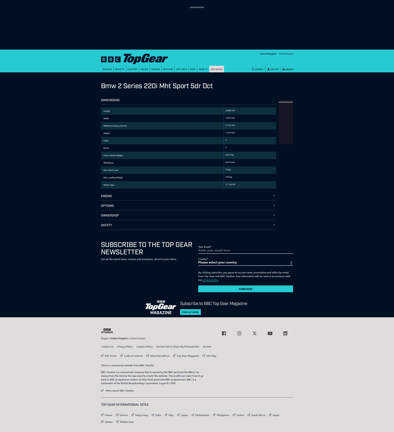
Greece (124, 415)
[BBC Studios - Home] (108, 331)
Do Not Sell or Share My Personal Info (177, 346)
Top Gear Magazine (188, 355)
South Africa (258, 415)
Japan (184, 415)
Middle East (127, 421)
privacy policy (210, 280)
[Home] (138, 58)
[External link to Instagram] (239, 333)
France (108, 415)
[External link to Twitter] (254, 333)
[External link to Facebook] (224, 333)
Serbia (240, 415)
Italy (171, 415)
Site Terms (111, 355)
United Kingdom (268, 53)
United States (286, 53)
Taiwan (109, 421)
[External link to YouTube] (270, 333)
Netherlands (202, 415)
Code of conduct (133, 355)
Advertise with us (159, 355)
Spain (276, 415)
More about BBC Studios (117, 390)
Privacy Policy (125, 346)
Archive (207, 346)
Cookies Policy (144, 346)
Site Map (211, 355)
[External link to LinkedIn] (285, 333)
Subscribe (245, 288)
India (158, 415)
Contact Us (107, 346)
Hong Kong (141, 415)
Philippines (223, 415)
